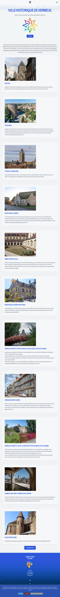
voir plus (30, 36)
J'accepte (21, 593)
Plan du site (30, 575)
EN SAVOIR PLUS (30, 547)
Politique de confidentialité (36, 593)
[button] (57, 2)
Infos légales (30, 572)
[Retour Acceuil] (30, 2)
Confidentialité (30, 573)
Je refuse (27, 593)
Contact (30, 570)
